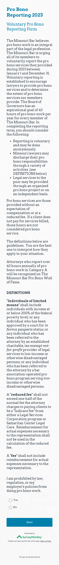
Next (30, 522)
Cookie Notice (34, 557)
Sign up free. (45, 541)
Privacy (22, 557)
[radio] (8, 500)
